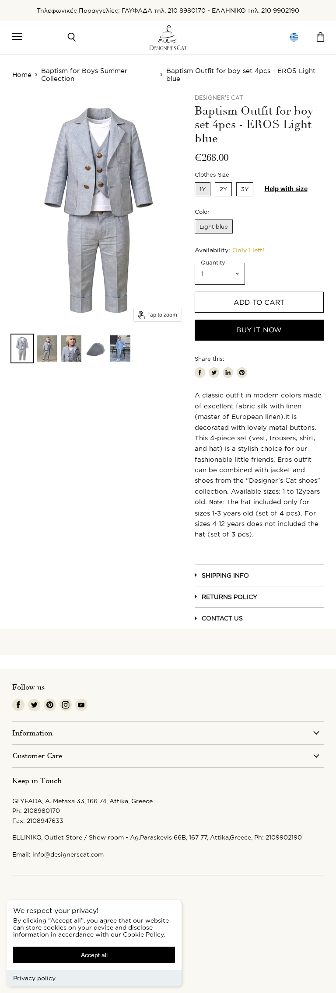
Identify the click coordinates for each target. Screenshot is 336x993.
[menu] (294, 37)
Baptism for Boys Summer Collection (84, 74)
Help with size (286, 188)
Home (22, 74)
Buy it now (259, 330)
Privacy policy (34, 978)
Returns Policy (229, 596)
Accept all (94, 954)
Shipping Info (225, 575)
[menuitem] (294, 37)
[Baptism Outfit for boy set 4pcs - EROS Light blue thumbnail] (22, 348)
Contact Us (222, 618)
